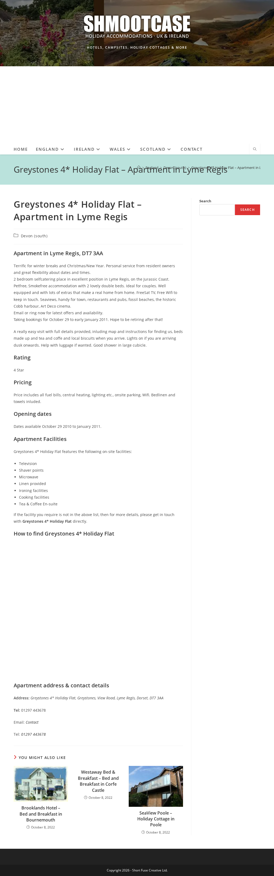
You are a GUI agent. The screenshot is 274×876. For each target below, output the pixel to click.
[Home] (138, 167)
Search (205, 201)
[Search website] (254, 149)
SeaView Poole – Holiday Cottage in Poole (155, 819)
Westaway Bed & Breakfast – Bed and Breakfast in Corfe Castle (98, 781)
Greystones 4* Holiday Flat (47, 521)
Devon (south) (34, 235)
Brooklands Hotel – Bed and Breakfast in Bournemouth (41, 814)
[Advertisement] (137, 103)
